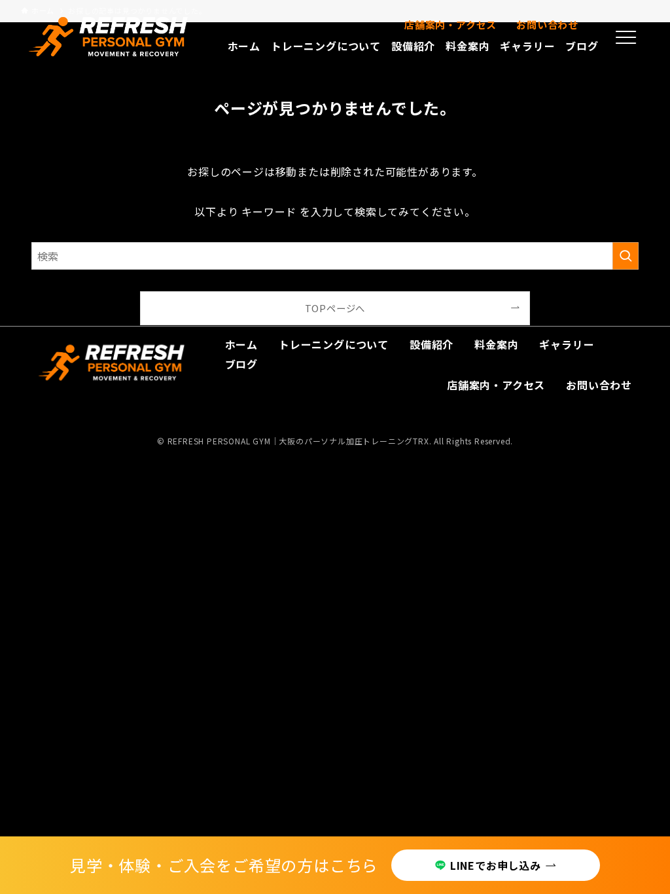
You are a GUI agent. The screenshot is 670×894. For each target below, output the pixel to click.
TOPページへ (335, 308)
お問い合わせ (547, 24)
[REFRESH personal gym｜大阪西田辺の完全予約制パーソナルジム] (108, 36)
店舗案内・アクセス (450, 24)
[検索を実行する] (625, 256)
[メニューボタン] (626, 37)
